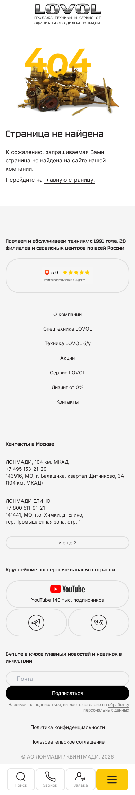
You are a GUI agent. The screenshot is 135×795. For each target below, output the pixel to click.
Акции (67, 358)
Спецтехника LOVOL (67, 329)
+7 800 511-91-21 (25, 508)
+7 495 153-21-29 (26, 469)
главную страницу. (69, 179)
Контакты (67, 402)
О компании (67, 314)
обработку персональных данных (106, 707)
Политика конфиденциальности (67, 727)
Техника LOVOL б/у (68, 343)
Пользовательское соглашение (67, 742)
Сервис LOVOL (68, 372)
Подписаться (67, 693)
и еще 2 (67, 542)
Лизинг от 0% (68, 387)
